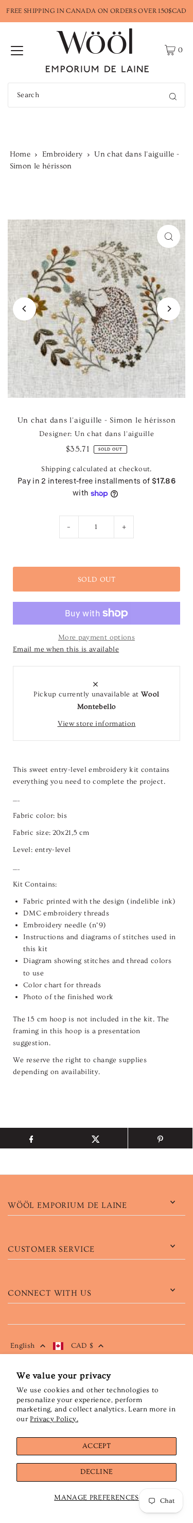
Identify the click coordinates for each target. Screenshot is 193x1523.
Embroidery (62, 154)
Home (20, 154)
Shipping (56, 469)
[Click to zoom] (168, 236)
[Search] (173, 95)
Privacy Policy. (54, 1419)
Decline (96, 1472)
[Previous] (24, 308)
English (22, 1346)
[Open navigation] (17, 50)
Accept (96, 1446)
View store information (97, 724)
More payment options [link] (96, 637)
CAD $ (82, 1346)
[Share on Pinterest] (160, 1138)
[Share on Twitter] (95, 1138)
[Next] (168, 308)
